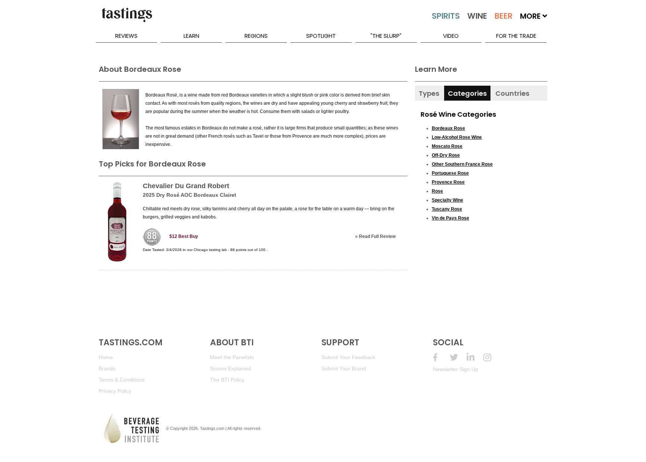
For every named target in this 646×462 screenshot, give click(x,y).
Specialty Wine (447, 200)
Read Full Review (377, 236)
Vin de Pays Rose (450, 218)
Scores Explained (230, 368)
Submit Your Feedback (348, 357)
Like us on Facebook (441, 357)
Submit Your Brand (344, 368)
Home (106, 357)
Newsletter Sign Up (455, 369)
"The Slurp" (386, 36)
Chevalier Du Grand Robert (186, 186)
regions (256, 36)
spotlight (321, 36)
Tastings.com (212, 428)
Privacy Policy (115, 391)
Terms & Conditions (122, 380)
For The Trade (516, 36)
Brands (107, 368)
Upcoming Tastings (491, 357)
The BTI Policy (227, 380)
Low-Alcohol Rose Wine (457, 137)
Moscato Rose (447, 146)
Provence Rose (448, 182)
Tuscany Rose (447, 209)
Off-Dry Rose (446, 155)
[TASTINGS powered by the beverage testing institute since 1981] (127, 18)
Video (451, 36)
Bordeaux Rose (448, 128)
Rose (437, 191)
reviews (126, 36)
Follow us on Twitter (458, 357)
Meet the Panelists (232, 357)
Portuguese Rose (450, 173)
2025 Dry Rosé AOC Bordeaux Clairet (189, 195)
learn (191, 36)
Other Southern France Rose (462, 164)
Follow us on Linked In (475, 357)
